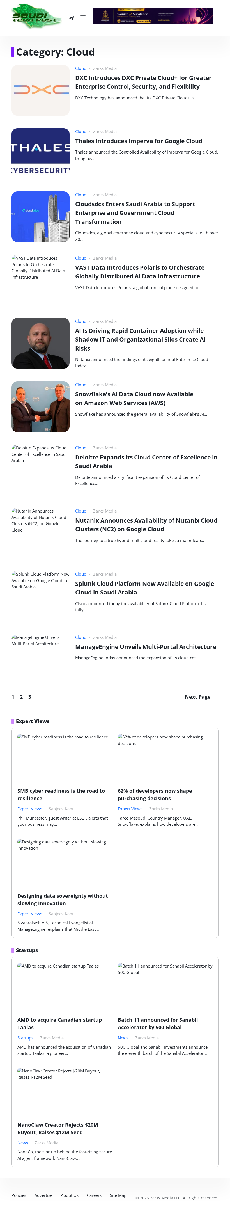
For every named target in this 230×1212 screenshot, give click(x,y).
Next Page (202, 696)
